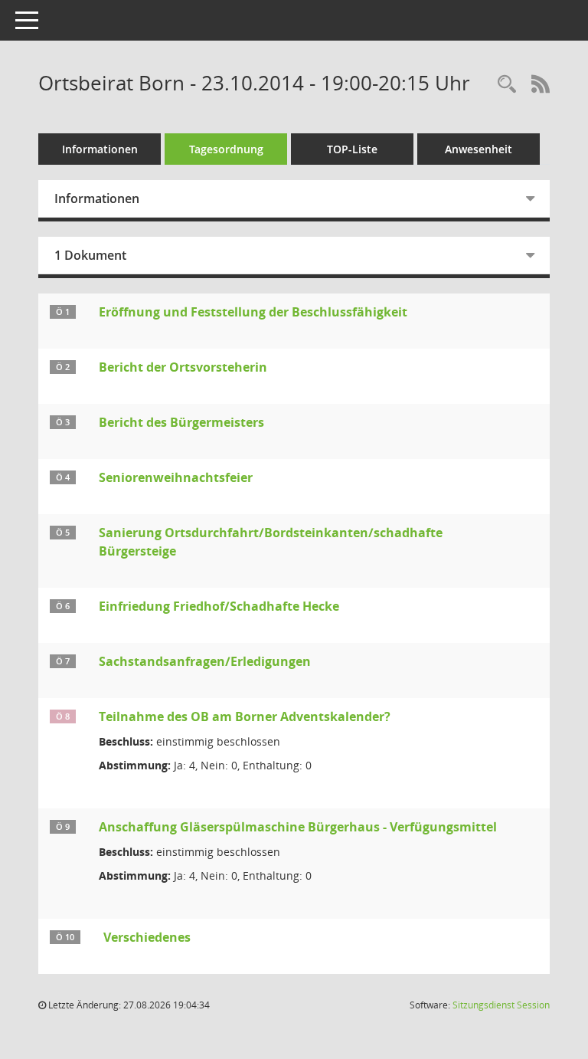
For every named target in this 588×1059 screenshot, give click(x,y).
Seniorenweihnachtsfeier (176, 477)
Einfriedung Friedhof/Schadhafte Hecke (219, 606)
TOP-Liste (352, 149)
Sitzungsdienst (501, 1004)
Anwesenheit (478, 149)
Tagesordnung (226, 149)
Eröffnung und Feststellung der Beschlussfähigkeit (253, 311)
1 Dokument (90, 255)
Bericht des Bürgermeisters (181, 422)
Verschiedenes (147, 937)
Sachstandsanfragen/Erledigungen (205, 661)
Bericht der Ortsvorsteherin (183, 367)
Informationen (100, 149)
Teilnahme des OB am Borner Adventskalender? (244, 716)
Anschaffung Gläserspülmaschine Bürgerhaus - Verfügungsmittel (298, 826)
